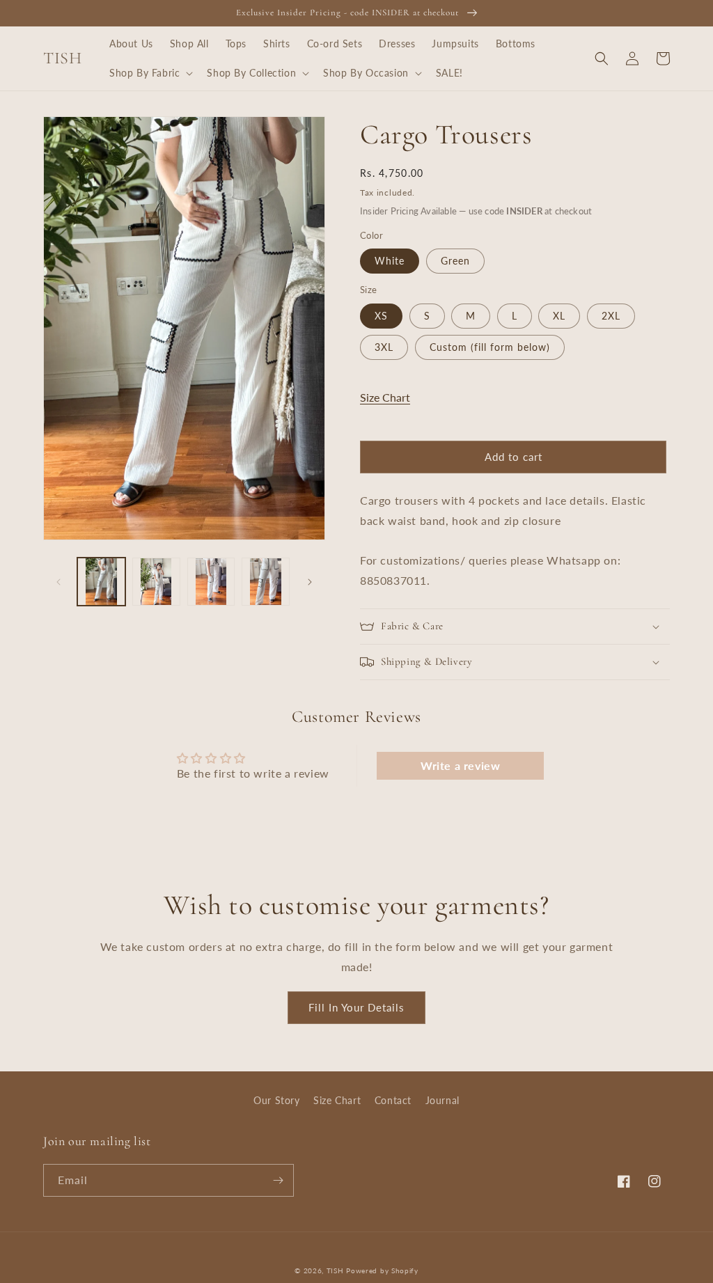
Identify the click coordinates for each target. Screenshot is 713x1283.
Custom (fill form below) (490, 347)
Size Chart (385, 397)
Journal (442, 1100)
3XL (384, 347)
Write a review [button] (460, 765)
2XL (611, 316)
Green (455, 261)
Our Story (276, 1100)
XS (381, 316)
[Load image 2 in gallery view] (156, 582)
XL (559, 316)
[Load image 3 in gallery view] (211, 582)
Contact (393, 1100)
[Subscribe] (278, 1180)
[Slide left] (58, 582)
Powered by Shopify (382, 1270)
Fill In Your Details (356, 1007)
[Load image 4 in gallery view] (266, 582)
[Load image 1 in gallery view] (101, 582)
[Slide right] (310, 582)
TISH (335, 1270)
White (390, 261)
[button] (149, 73)
